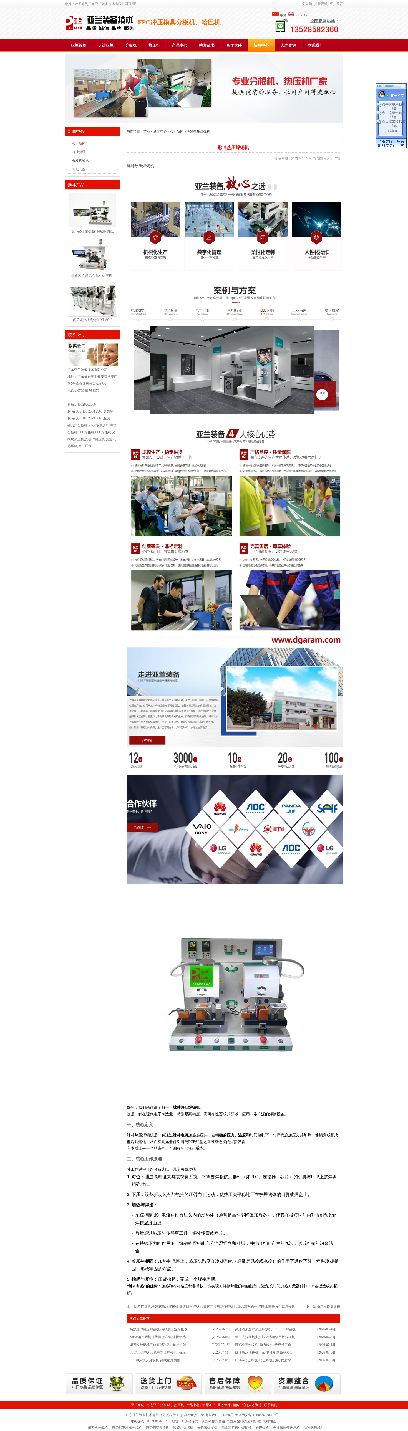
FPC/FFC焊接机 (157, 1428)
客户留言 (336, 4)
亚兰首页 (78, 45)
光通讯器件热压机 (286, 1428)
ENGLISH (302, 15)
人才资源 (288, 45)
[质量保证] (99, 1394)
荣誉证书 (207, 45)
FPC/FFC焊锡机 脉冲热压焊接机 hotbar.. (158, 1352)
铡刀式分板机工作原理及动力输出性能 (158, 1345)
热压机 (154, 45)
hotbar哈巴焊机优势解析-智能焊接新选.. (158, 1337)
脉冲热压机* (313, 1428)
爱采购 (307, 4)
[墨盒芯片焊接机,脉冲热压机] (92, 270)
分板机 (131, 45)
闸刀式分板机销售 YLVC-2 (92, 320)
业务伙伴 (224, 1405)
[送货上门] (169, 1394)
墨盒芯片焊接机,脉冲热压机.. (92, 276)
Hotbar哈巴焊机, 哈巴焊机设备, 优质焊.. (264, 1360)
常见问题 (78, 169)
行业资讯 (78, 152)
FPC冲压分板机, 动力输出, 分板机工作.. (264, 1345)
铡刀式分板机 (98, 1428)
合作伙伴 (234, 45)
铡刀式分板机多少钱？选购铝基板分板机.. (266, 1337)
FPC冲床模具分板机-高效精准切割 (155, 1360)
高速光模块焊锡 (328, 1306)
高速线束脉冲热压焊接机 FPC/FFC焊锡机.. (266, 1329)
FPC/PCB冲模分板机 (127, 1428)
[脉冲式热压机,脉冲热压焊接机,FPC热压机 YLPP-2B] (92, 226)
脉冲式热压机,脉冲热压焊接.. (92, 232)
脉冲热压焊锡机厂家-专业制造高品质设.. (264, 1352)
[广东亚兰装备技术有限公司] (100, 29)
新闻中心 (261, 45)
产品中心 (179, 45)
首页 (146, 131)
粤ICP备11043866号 (219, 1415)
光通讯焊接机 (207, 1428)
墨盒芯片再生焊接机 (236, 1428)
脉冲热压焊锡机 (140, 166)
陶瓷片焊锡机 (183, 1428)
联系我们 (315, 45)
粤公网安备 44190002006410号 (257, 1415)
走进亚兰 (106, 45)
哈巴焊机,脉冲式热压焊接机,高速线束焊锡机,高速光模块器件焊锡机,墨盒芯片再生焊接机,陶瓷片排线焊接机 (216, 1306)
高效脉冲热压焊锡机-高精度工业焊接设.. (159, 1329)
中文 (283, 15)
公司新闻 (78, 143)
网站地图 (269, 1421)
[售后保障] (238, 1394)
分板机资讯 (80, 161)
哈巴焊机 (262, 1428)
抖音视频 (321, 4)
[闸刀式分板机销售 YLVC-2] (92, 315)
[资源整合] (307, 1394)
